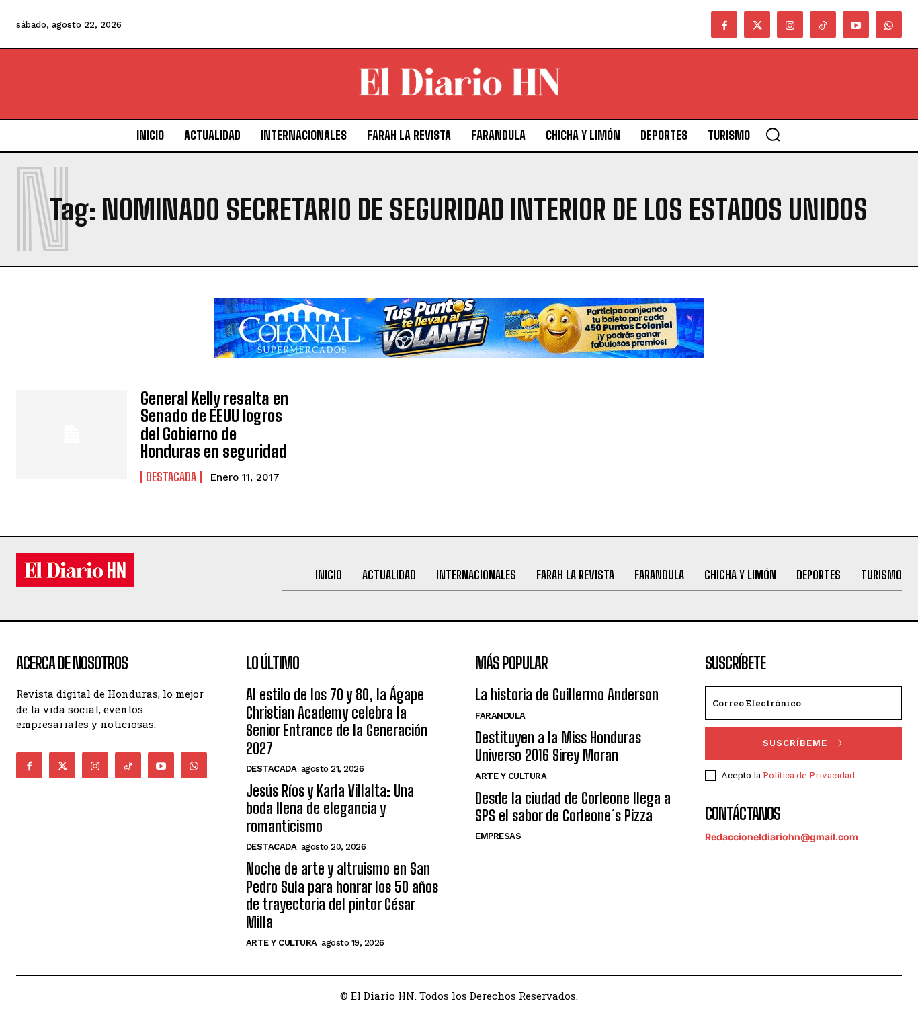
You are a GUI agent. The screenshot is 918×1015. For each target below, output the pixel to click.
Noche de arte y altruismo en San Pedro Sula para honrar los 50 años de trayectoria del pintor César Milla (342, 895)
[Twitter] (757, 24)
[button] (773, 134)
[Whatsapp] (889, 24)
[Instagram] (790, 24)
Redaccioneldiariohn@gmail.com (781, 836)
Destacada (171, 477)
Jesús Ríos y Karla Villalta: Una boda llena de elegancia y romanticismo (330, 809)
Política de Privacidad (809, 775)
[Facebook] (724, 24)
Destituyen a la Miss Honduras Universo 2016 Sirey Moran (558, 746)
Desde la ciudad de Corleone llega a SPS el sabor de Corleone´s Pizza (573, 807)
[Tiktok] (823, 24)
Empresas (498, 836)
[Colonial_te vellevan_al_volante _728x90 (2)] (459, 368)
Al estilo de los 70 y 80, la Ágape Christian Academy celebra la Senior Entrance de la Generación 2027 (336, 721)
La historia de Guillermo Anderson (567, 695)
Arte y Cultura (281, 943)
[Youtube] (856, 24)
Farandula (500, 715)
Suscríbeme (795, 743)
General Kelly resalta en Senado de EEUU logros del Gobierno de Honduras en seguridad (214, 425)
